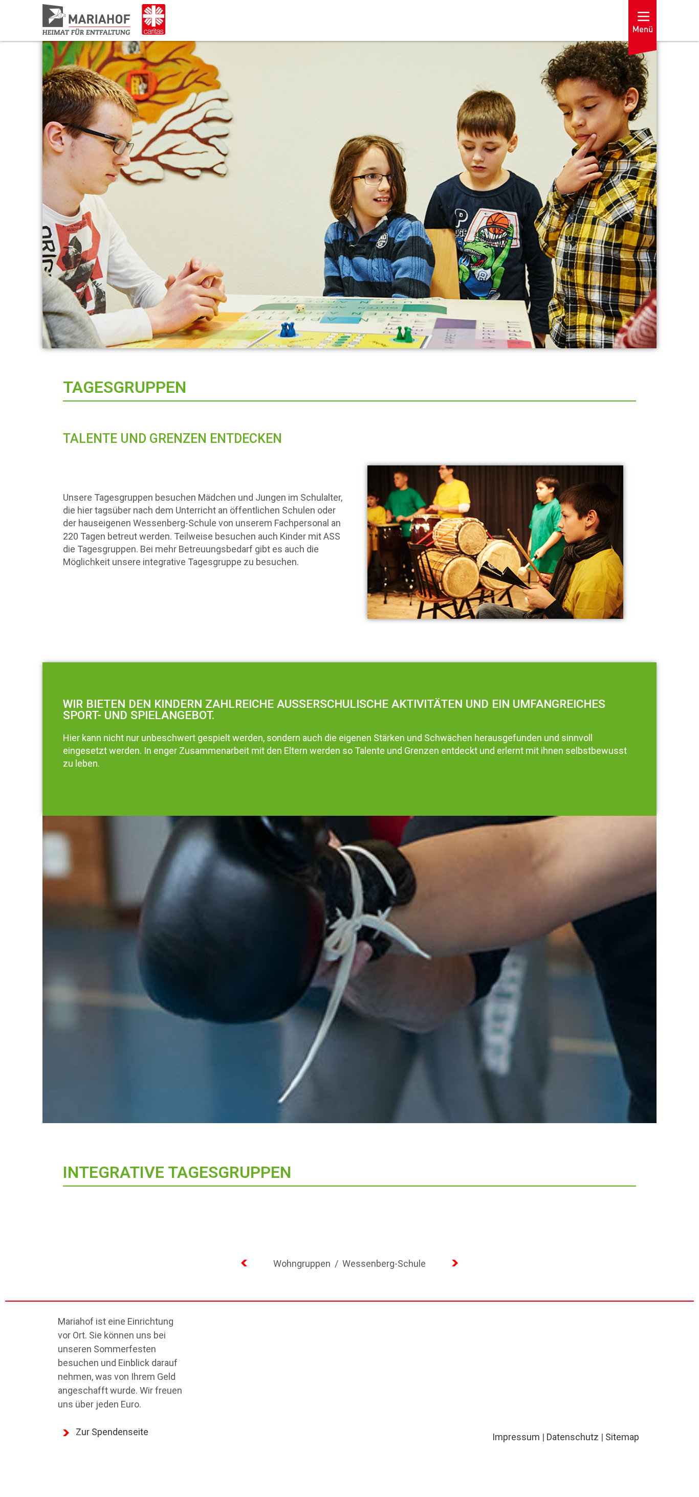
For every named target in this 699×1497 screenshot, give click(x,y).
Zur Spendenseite (112, 1431)
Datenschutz (573, 1437)
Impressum (516, 1437)
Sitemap (622, 1437)
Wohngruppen (303, 1263)
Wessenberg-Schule (384, 1263)
